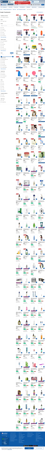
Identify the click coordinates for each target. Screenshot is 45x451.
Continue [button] (29, 448)
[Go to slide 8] (20, 115)
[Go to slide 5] (27, 115)
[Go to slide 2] (41, 129)
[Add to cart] (21, 20)
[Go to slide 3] (34, 102)
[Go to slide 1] (18, 102)
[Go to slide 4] (34, 115)
